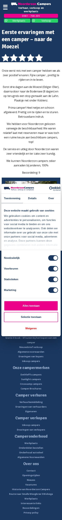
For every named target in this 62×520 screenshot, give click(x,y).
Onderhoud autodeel (31, 452)
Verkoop (46, 20)
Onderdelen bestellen (31, 447)
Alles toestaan (31, 305)
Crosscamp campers (31, 383)
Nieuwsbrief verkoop (31, 347)
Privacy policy (31, 512)
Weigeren (31, 328)
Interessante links (31, 503)
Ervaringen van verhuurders (31, 406)
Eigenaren (31, 411)
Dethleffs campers (31, 374)
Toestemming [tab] (12, 198)
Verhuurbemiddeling (31, 402)
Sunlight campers (31, 379)
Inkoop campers (31, 361)
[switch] (53, 268)
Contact (31, 470)
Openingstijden (31, 475)
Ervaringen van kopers (31, 356)
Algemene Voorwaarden (31, 457)
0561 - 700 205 (31, 15)
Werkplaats (18, 20)
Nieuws (31, 479)
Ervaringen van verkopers (31, 429)
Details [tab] (32, 198)
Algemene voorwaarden (31, 351)
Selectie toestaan (31, 316)
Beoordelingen (31, 507)
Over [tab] (51, 198)
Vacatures (31, 484)
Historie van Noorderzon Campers (31, 489)
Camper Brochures (31, 388)
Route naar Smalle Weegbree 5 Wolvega (31, 493)
